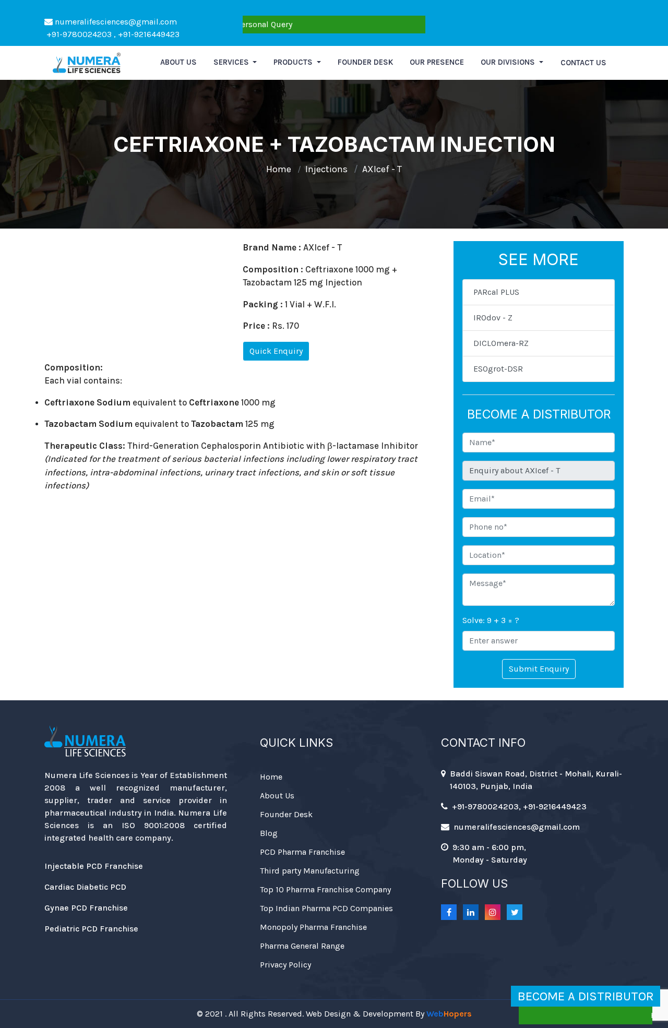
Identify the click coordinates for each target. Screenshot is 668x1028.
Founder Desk (365, 62)
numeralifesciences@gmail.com (115, 22)
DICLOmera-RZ (501, 343)
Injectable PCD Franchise (93, 866)
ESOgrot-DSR (498, 369)
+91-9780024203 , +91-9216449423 (112, 34)
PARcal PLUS (496, 292)
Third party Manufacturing (310, 871)
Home (278, 169)
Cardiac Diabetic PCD (85, 887)
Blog (269, 833)
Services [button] (232, 62)
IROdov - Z (492, 317)
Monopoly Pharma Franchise (313, 927)
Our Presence (437, 62)
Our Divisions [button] (509, 62)
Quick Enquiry (276, 351)
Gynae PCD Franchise (86, 908)
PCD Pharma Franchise (302, 852)
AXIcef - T (382, 169)
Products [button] (294, 62)
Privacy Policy (285, 965)
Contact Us (583, 62)
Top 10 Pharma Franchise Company (325, 889)
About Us (277, 795)
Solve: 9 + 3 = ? (490, 620)
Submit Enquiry (539, 669)
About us (178, 62)
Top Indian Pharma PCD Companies (326, 908)
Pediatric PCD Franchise (91, 929)
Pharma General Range (302, 946)
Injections (326, 169)
